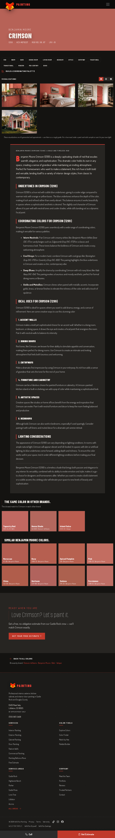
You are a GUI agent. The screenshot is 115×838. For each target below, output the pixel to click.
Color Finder (64, 735)
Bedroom (60, 60)
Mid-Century (33, 65)
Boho (45, 65)
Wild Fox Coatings (45, 826)
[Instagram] (58, 821)
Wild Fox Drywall (30, 826)
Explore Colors (64, 730)
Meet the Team (64, 776)
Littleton (12, 799)
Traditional (94, 60)
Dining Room (33, 60)
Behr (53, 663)
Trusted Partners (65, 790)
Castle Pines (13, 790)
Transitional (8, 65)
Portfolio (62, 781)
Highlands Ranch (15, 781)
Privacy (31, 822)
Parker (11, 785)
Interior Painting (15, 730)
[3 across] (101, 79)
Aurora (11, 804)
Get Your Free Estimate (25, 636)
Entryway (81, 60)
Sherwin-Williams (30, 663)
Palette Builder (64, 744)
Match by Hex (64, 739)
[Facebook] (62, 821)
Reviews (62, 785)
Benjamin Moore (44, 663)
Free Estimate (14, 762)
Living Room (47, 60)
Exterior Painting (15, 735)
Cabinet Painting (15, 739)
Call (30, 834)
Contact (62, 794)
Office (70, 60)
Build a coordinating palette (20, 71)
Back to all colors (23, 659)
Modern (21, 65)
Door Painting (14, 744)
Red (5, 60)
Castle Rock (13, 776)
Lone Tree (12, 794)
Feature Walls (13, 749)
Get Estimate (87, 834)
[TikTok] (53, 821)
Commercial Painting (16, 753)
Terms (38, 822)
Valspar (59, 663)
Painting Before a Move (17, 758)
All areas (14, 808)
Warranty (46, 822)
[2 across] (105, 79)
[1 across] (110, 79)
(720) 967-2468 (15, 716)
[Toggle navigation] (108, 4)
